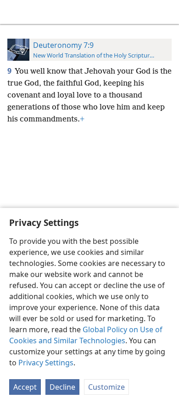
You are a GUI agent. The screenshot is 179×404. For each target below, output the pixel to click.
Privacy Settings (45, 363)
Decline (62, 387)
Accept (25, 387)
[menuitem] (14, 12)
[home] (14, 12)
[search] (167, 12)
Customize (106, 387)
